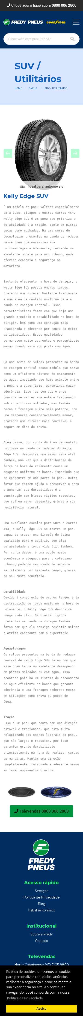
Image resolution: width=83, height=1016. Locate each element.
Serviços (41, 891)
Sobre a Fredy (41, 934)
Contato (41, 941)
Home (18, 88)
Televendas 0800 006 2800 (43, 811)
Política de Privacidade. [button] (25, 998)
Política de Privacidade (41, 897)
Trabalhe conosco (42, 910)
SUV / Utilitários (55, 88)
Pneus (33, 88)
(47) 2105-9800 (57, 965)
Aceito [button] (41, 1009)
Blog (41, 904)
